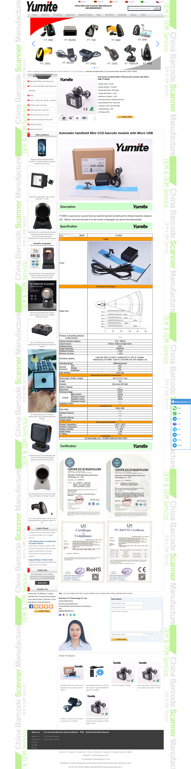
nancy (179, 440)
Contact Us (70, 15)
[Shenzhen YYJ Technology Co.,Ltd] (42, 11)
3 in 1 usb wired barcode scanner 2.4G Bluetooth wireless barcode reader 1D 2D (42, 521)
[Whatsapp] (46, 606)
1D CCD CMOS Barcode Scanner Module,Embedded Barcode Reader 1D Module (42, 345)
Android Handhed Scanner (41, 119)
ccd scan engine (69, 593)
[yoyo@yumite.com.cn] (67, 614)
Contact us (36, 739)
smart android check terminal (42, 100)
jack (178, 429)
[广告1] (95, 69)
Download (122, 15)
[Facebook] (31, 606)
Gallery (133, 15)
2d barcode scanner (38, 105)
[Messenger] (51, 606)
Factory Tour (81, 752)
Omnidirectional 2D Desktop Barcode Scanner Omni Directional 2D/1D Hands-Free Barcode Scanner (42, 276)
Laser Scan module (52, 739)
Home (34, 15)
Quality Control (119, 752)
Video (143, 15)
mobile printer (35, 124)
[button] (92, 67)
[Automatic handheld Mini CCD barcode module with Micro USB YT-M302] (77, 94)
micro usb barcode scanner (105, 593)
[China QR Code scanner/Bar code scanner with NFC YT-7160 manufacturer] (42, 180)
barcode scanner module (85, 593)
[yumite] (70, 614)
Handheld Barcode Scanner (41, 81)
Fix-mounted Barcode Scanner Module (55, 71)
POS (31, 95)
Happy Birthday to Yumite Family (41, 550)
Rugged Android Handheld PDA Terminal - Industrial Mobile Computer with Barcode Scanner (42, 162)
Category (36, 71)
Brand (34, 748)
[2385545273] (63, 614)
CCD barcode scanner (39, 110)
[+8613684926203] (74, 614)
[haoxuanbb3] (60, 614)
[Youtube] (36, 606)
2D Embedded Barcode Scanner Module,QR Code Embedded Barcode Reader (42, 417)
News (99, 15)
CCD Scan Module (77, 71)
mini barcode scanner (124, 593)
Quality (34, 745)
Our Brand (109, 15)
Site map (98, 752)
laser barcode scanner (39, 115)
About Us (45, 15)
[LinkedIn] (41, 606)
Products (57, 15)
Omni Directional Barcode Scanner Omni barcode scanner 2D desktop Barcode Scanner (42, 315)
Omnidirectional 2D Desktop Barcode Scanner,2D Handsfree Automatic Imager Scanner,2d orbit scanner (42, 458)
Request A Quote (85, 15)
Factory (35, 742)
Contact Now (42, 611)
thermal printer (35, 129)
